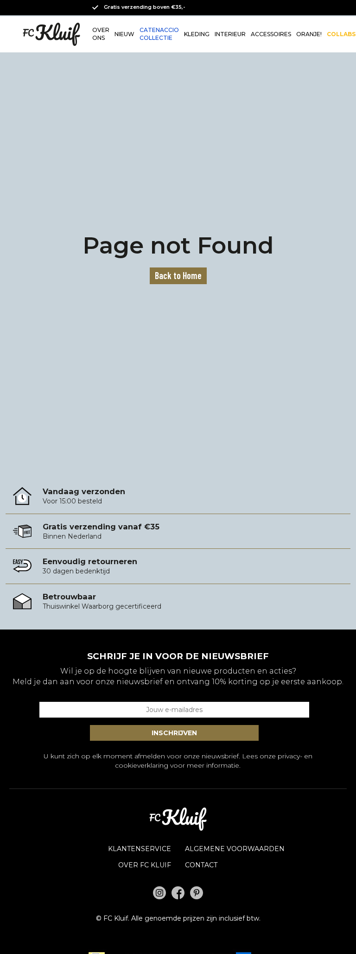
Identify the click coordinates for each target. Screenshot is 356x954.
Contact (201, 865)
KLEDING (197, 34)
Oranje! (309, 34)
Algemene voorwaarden (235, 849)
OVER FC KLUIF (144, 865)
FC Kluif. (116, 918)
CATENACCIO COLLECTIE (159, 33)
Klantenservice (139, 849)
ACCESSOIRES (271, 34)
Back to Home (178, 275)
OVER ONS (100, 33)
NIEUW (124, 34)
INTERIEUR (230, 34)
